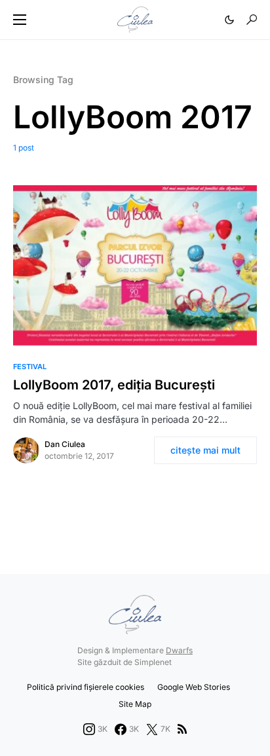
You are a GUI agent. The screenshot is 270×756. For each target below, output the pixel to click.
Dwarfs (179, 650)
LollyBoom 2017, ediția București (114, 385)
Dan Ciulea (65, 444)
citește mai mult (205, 450)
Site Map (135, 704)
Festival (30, 366)
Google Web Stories (193, 687)
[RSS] (182, 729)
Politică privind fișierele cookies (85, 687)
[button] (19, 19)
